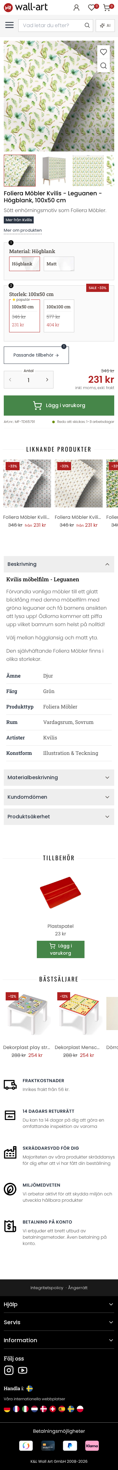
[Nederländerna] (34, 1409)
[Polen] (80, 1409)
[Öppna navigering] (9, 25)
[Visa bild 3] (88, 171)
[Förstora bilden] (103, 65)
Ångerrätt (77, 1288)
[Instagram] (9, 1370)
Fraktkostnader (43, 1080)
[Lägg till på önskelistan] (103, 52)
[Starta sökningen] (87, 25)
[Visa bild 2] (54, 171)
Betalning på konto (47, 1222)
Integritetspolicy (47, 1288)
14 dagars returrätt (48, 1111)
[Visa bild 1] (20, 171)
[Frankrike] (16, 1409)
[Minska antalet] (10, 379)
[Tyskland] (7, 1409)
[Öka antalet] (47, 379)
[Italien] (25, 1409)
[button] (59, 96)
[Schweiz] (52, 1409)
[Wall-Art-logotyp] (26, 7)
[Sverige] (71, 1409)
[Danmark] (43, 1409)
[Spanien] (62, 1409)
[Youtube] (23, 1370)
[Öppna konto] (76, 7)
